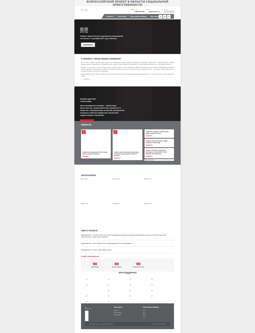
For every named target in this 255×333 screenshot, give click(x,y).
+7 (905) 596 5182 (139, 11)
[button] (82, 29)
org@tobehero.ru (154, 11)
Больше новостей (148, 160)
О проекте (110, 16)
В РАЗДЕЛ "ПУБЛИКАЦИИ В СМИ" (90, 256)
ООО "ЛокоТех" (109, 324)
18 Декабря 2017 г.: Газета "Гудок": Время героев (96, 250)
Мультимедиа (117, 314)
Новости (116, 310)
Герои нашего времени (138, 16)
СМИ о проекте (118, 312)
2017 (144, 312)
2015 (144, 317)
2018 (144, 310)
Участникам (122, 16)
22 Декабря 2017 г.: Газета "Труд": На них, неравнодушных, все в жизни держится (106, 243)
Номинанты (88, 45)
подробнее (86, 79)
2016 (144, 314)
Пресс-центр (154, 16)
